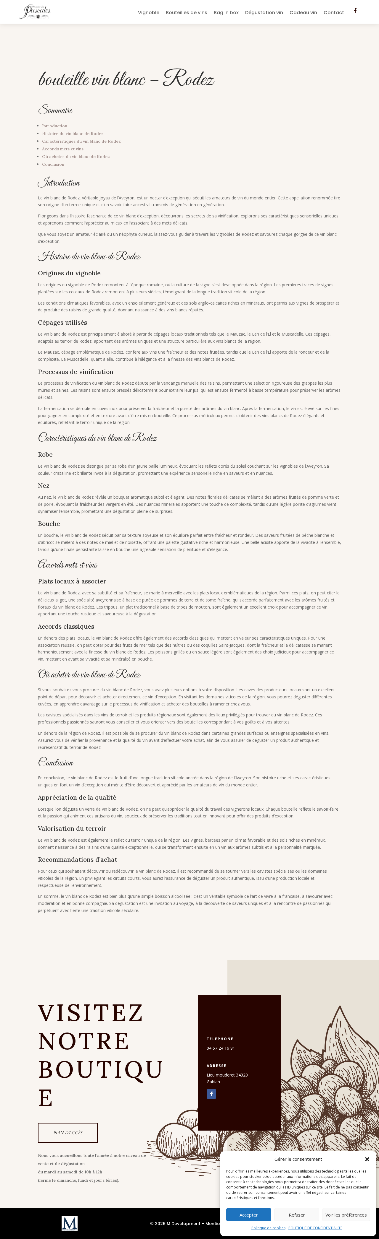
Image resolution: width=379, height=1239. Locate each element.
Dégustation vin (264, 13)
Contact (334, 13)
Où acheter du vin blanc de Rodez (76, 156)
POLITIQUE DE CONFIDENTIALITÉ (315, 1227)
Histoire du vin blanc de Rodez (73, 133)
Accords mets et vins (62, 149)
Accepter (249, 1215)
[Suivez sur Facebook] (355, 10)
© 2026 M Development (175, 1224)
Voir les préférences (346, 1215)
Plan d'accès (67, 1132)
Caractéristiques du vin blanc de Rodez (81, 141)
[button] (367, 1159)
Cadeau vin (303, 13)
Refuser (297, 1215)
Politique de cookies (268, 1227)
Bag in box (226, 13)
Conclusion (53, 164)
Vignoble (148, 13)
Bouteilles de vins (186, 13)
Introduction (54, 126)
